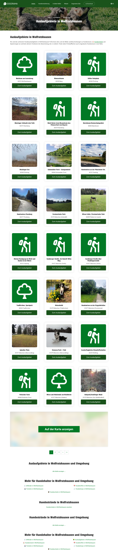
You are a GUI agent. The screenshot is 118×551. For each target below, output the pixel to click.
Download (90, 3)
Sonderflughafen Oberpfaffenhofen (93, 350)
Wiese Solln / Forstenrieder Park (93, 214)
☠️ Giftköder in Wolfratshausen (33, 486)
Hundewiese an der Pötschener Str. (93, 170)
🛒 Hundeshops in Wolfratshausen (84, 489)
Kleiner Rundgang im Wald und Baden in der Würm (24, 260)
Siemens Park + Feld (59, 350)
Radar (33, 3)
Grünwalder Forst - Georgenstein (59, 170)
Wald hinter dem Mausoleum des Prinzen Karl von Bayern (59, 124)
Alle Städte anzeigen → (59, 471)
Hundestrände (98, 42)
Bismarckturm (59, 78)
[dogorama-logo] (11, 3)
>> (66, 452)
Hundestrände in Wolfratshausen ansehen (59, 507)
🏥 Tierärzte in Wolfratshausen (33, 489)
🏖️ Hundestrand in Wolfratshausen (33, 543)
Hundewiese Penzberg (24, 214)
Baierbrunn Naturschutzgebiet (93, 123)
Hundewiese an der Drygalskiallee (93, 305)
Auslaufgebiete (56, 17)
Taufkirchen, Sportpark (24, 305)
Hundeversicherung (44, 3)
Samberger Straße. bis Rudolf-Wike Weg (59, 260)
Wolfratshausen (66, 17)
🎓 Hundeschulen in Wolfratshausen (59, 492)
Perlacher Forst (24, 395)
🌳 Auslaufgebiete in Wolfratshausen (84, 540)
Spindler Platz (25, 350)
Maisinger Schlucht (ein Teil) (25, 123)
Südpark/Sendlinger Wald (93, 395)
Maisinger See (25, 170)
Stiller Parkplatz (93, 78)
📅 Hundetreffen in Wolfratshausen (84, 486)
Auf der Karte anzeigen (59, 429)
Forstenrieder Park (59, 214)
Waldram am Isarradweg (24, 78)
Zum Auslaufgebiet (25, 86)
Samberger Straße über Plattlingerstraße (93, 260)
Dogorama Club (75, 3)
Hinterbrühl (59, 305)
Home (49, 17)
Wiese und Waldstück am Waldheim (59, 395)
